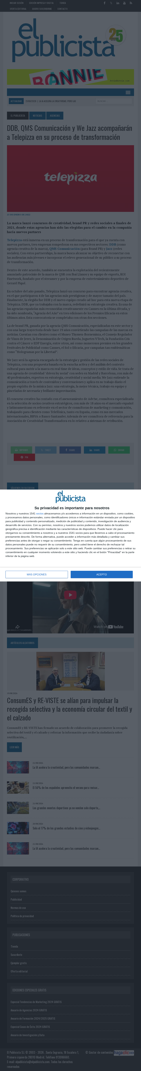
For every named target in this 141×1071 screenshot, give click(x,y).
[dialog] (70, 535)
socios (40, 513)
